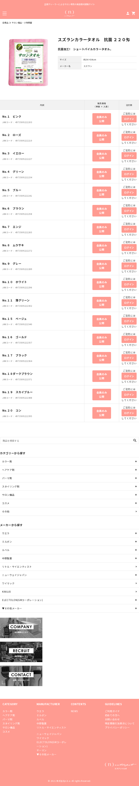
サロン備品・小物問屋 (22, 22)
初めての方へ (112, 715)
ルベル (5, 550)
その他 (5, 511)
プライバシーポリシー (117, 727)
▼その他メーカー (12, 608)
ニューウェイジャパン (14, 575)
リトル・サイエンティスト (17, 566)
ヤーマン (42, 750)
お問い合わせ (112, 719)
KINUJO (6, 591)
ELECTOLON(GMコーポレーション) (22, 600)
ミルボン (7, 541)
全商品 (5, 22)
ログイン (129, 119)
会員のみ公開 (101, 119)
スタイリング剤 (10, 486)
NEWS (74, 711)
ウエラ (5, 533)
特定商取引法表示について (120, 723)
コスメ (5, 503)
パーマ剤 (7, 478)
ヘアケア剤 (8, 469)
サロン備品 (8, 494)
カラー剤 (7, 461)
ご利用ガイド (112, 711)
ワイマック (8, 583)
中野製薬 (7, 558)
